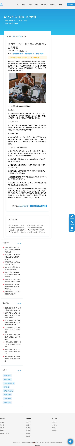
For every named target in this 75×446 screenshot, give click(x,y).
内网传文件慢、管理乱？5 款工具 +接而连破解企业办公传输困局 (13, 344)
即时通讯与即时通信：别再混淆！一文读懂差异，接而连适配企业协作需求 (12, 322)
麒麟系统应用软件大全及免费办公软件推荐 (37, 225)
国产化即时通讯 (8, 391)
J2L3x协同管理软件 (23, 206)
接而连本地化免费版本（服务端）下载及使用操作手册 (37, 227)
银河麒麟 (6, 387)
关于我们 (53, 4)
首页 (18, 4)
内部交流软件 (7, 398)
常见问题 (6, 64)
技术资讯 (43, 4)
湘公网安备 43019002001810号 (42, 442)
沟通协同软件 (7, 402)
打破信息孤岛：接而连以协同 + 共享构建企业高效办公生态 (12, 351)
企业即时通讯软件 (9, 383)
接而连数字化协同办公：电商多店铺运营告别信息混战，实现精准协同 (18, 227)
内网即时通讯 (7, 379)
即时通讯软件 (7, 375)
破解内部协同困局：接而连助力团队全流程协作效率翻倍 (12, 359)
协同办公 (54, 422)
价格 (36, 4)
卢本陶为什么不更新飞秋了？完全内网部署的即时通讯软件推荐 (12, 250)
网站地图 (37, 445)
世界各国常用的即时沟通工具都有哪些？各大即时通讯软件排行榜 (12, 287)
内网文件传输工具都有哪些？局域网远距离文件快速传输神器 (12, 274)
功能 (29, 4)
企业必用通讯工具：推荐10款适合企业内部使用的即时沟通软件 (12, 257)
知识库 (53, 428)
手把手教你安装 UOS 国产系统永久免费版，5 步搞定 (37, 230)
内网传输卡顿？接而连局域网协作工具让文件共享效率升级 (12, 330)
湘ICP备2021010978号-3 (56, 442)
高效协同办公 (7, 395)
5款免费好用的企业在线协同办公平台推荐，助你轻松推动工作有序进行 (37, 232)
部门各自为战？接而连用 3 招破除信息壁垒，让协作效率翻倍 (12, 337)
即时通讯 (54, 425)
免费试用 (70, 4)
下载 (60, 4)
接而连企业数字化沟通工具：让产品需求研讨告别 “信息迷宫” (18, 230)
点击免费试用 (35, 57)
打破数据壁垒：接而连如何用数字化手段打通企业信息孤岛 (18, 225)
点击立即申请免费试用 (38, 206)
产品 (23, 4)
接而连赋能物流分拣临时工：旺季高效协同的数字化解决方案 (18, 232)
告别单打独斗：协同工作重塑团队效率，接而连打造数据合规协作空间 (12, 315)
